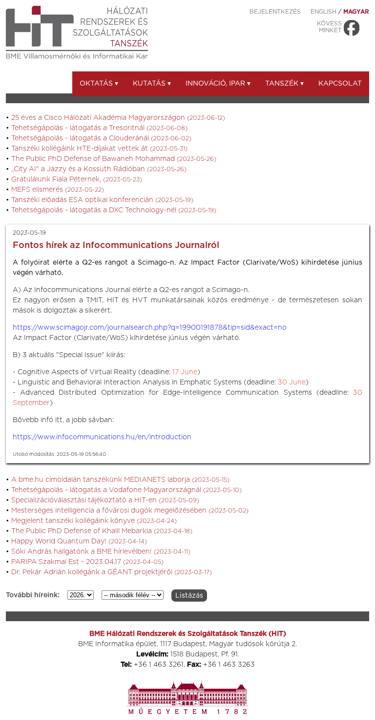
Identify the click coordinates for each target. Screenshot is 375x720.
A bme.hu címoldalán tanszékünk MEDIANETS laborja (120, 479)
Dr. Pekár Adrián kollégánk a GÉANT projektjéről (111, 572)
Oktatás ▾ (99, 83)
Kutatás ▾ (152, 83)
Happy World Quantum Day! (79, 541)
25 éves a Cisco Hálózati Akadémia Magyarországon (118, 117)
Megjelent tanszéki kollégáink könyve (94, 521)
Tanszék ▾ (284, 83)
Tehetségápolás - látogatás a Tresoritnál (99, 128)
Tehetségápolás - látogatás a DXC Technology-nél (113, 210)
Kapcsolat (340, 83)
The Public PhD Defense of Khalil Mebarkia (101, 531)
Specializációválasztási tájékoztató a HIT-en (105, 500)
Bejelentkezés (275, 12)
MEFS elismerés (57, 189)
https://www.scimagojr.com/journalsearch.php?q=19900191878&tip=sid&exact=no (150, 327)
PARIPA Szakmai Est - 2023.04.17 (87, 562)
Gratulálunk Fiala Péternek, (76, 179)
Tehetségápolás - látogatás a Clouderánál (101, 138)
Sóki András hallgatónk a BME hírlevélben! (100, 551)
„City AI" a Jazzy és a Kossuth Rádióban (99, 169)
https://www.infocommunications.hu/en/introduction (102, 437)
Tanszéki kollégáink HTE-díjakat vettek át (99, 148)
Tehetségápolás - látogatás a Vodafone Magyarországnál (126, 490)
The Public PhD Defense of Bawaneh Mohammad (113, 159)
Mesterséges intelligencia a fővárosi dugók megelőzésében (130, 510)
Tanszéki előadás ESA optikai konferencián (102, 200)
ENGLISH (323, 12)
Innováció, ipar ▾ (218, 83)
